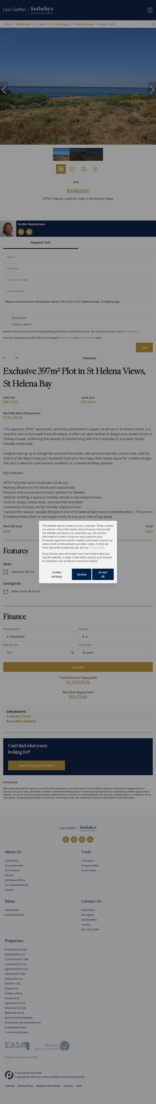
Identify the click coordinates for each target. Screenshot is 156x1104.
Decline (82, 574)
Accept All (102, 574)
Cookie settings (56, 574)
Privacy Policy (96, 547)
